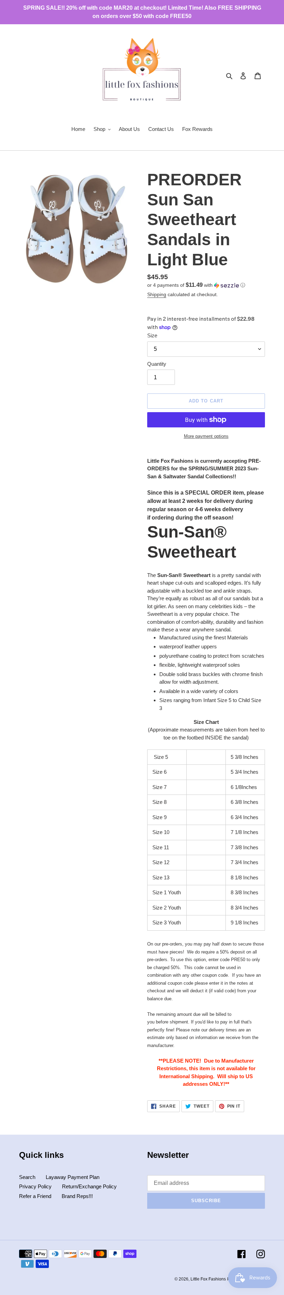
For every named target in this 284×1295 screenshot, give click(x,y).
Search (27, 1177)
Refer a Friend (35, 1196)
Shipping (156, 294)
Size (152, 335)
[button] (196, 285)
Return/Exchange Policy (89, 1186)
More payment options (206, 436)
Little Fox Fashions (208, 1279)
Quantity (156, 364)
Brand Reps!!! (77, 1196)
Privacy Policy (35, 1186)
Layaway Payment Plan (72, 1177)
